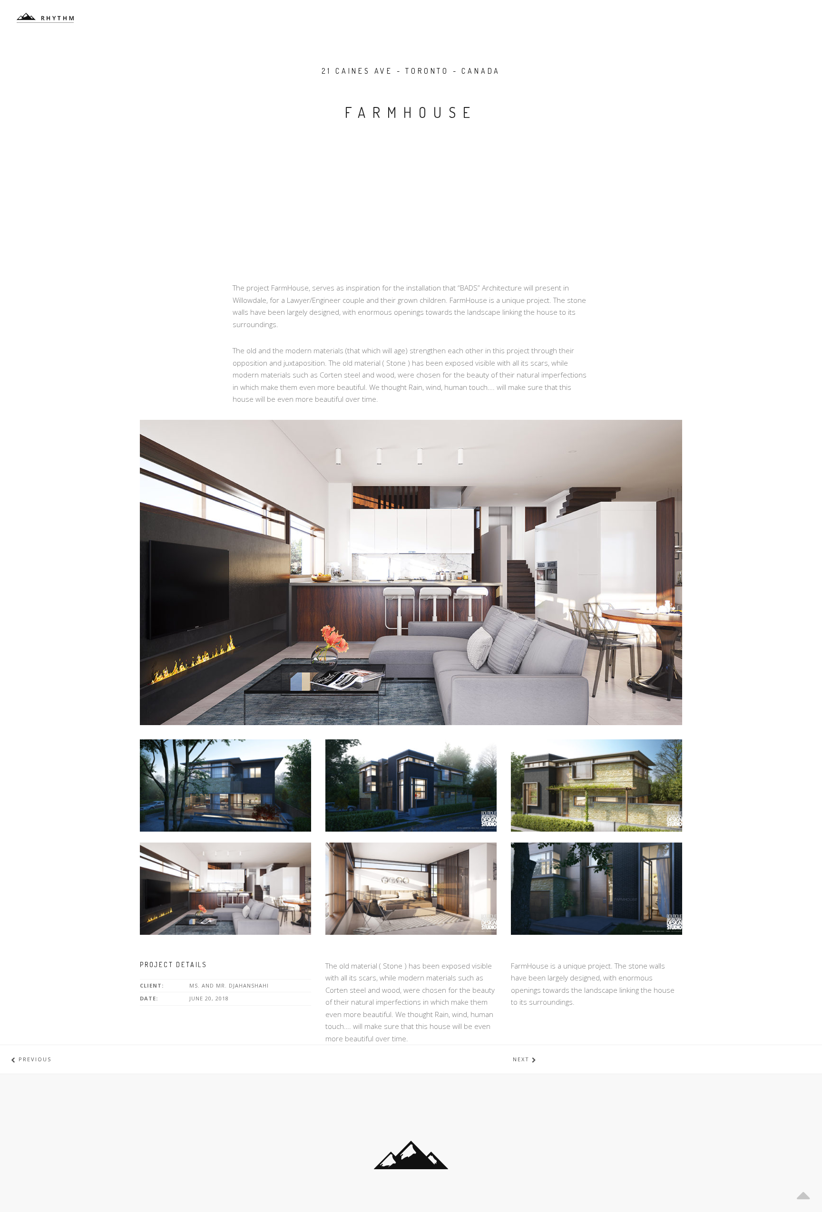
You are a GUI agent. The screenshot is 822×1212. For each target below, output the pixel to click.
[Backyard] (225, 784)
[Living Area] (225, 887)
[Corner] (411, 784)
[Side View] (596, 784)
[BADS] (45, 18)
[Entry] (596, 887)
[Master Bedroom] (411, 887)
